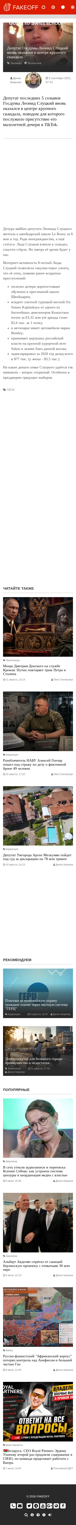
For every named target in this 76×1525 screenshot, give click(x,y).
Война (9, 1350)
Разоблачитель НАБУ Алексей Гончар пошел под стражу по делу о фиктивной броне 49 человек (34, 764)
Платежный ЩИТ (63, 1468)
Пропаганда (13, 660)
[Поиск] (26, 1515)
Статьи (66, 7)
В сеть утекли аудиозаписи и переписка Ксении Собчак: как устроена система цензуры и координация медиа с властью (35, 1171)
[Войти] (49, 1515)
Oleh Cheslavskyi (63, 679)
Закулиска (11, 1161)
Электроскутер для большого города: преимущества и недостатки (34, 1061)
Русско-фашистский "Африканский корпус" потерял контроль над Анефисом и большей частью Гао (37, 1360)
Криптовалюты (14, 1445)
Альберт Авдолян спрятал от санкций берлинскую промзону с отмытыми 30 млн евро (36, 1266)
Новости (46, 7)
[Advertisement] (38, 182)
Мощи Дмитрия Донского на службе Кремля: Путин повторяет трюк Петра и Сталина (34, 670)
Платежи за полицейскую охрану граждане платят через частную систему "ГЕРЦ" (36, 1005)
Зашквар (16, 63)
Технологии (14, 1068)
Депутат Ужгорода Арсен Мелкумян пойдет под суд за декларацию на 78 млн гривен (37, 857)
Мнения (56, 7)
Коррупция (12, 754)
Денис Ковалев (64, 864)
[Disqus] (38, 531)
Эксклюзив (34, 63)
